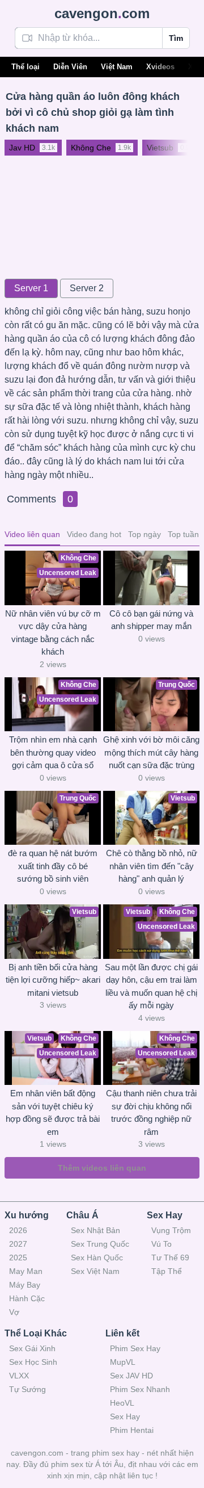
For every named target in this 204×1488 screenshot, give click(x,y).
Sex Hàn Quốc (97, 1257)
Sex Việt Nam (95, 1271)
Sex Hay (125, 1416)
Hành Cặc (27, 1298)
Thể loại (25, 66)
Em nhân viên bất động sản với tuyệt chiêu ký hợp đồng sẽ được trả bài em (53, 1112)
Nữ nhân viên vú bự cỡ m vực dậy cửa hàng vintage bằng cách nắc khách (53, 633)
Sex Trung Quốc (100, 1243)
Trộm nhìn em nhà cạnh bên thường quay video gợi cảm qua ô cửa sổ (53, 752)
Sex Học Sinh (33, 1362)
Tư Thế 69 (170, 1257)
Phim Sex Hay (135, 1348)
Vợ (14, 1312)
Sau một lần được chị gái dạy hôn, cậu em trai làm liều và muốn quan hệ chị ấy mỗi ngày (151, 986)
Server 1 (31, 288)
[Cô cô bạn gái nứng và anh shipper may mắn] (151, 578)
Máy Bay (24, 1284)
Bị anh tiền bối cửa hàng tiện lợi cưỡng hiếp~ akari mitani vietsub (53, 979)
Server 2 (87, 288)
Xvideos (160, 66)
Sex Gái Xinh (32, 1348)
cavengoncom (102, 13)
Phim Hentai (132, 1430)
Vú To (161, 1243)
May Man (25, 1271)
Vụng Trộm (171, 1230)
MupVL (122, 1362)
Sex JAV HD (131, 1375)
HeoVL (122, 1402)
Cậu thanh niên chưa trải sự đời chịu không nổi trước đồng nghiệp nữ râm (151, 1112)
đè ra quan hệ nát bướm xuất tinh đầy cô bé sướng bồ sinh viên (52, 865)
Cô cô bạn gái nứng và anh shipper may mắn (151, 620)
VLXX (19, 1375)
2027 (18, 1243)
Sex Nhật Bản (95, 1230)
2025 (18, 1257)
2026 (18, 1230)
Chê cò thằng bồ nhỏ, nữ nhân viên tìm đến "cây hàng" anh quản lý (151, 865)
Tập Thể (166, 1271)
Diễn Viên (70, 66)
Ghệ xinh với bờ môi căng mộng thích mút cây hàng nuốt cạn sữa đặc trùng (151, 752)
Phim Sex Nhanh (140, 1389)
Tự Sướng (27, 1389)
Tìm (176, 38)
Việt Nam (117, 66)
